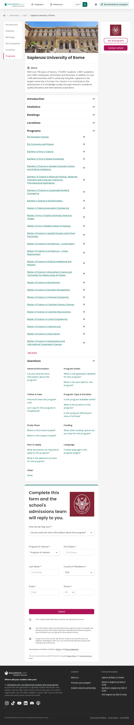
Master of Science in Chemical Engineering (48, 297)
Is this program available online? (80, 399)
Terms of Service (85, 656)
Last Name (35, 566)
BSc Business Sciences (38, 136)
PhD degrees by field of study (114, 694)
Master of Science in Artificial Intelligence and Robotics (49, 263)
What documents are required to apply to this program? (43, 451)
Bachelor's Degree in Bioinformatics (45, 200)
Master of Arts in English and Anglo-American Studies (49, 217)
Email (32, 586)
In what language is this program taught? (75, 451)
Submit (61, 611)
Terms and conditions (98, 717)
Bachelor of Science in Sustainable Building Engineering (48, 192)
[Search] (85, 4)
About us (75, 677)
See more (32, 352)
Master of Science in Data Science (43, 333)
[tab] (12, 24)
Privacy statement (71, 649)
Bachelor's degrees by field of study (114, 689)
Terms (58, 649)
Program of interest (39, 546)
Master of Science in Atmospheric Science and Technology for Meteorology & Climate (49, 274)
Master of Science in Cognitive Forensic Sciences (50, 304)
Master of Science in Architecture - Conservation (50, 243)
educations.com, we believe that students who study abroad (32, 684)
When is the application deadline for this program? (80, 375)
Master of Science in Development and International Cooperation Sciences (46, 343)
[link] (42, 15)
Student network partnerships (83, 688)
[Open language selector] (96, 4)
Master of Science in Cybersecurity (44, 326)
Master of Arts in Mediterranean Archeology (49, 225)
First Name (70, 546)
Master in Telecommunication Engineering (48, 208)
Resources (57, 4)
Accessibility (124, 717)
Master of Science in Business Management (48, 289)
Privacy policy (113, 717)
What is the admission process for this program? (42, 460)
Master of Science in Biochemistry (43, 282)
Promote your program (81, 682)
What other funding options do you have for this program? (79, 432)
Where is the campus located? (41, 435)
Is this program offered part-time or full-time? (78, 415)
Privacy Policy (71, 656)
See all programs (116, 40)
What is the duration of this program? (77, 406)
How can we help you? (40, 526)
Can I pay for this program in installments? (41, 409)
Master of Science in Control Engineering (47, 319)
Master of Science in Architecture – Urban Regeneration (47, 253)
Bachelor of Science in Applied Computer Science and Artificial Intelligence (51, 168)
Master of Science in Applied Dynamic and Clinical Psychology (51, 235)
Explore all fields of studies (113, 677)
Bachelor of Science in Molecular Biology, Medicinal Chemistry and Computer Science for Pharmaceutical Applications (52, 179)
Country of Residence (75, 566)
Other (30, 475)
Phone (68, 586)
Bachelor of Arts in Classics (40, 151)
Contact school (115, 47)
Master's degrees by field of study (113, 683)
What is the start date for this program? (78, 384)
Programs (38, 4)
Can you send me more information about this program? (38, 376)
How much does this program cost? (41, 401)
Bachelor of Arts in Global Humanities (45, 158)
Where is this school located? (41, 430)
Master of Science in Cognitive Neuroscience (49, 311)
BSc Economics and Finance (40, 144)
